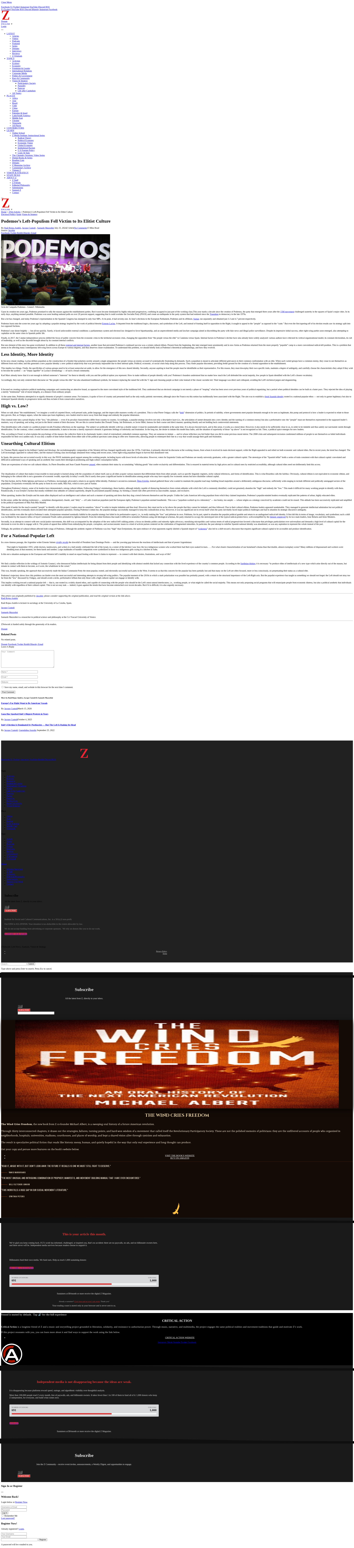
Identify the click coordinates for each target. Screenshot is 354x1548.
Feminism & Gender (21, 68)
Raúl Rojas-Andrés (12, 228)
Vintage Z (16, 170)
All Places (16, 125)
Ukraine (15, 120)
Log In (4, 1513)
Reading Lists (18, 160)
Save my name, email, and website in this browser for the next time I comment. (38, 687)
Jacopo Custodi (29, 228)
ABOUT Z (11, 178)
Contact (15, 192)
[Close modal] (2, 1492)
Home (3, 212)
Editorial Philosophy (21, 185)
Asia (14, 101)
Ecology (15, 63)
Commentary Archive (21, 168)
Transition (214, 314)
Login (21, 1529)
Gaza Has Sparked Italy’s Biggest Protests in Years (24, 714)
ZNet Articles (14, 212)
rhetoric (273, 517)
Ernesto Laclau (108, 323)
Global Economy (25, 145)
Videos (15, 38)
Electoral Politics (8, 214)
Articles (15, 36)
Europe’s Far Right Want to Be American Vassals (24, 703)
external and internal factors (78, 345)
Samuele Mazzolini (45, 228)
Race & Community (21, 78)
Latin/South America (21, 115)
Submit (31, 964)
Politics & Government (22, 76)
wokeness (202, 529)
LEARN (10, 130)
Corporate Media (19, 73)
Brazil (14, 103)
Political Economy (26, 140)
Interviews (16, 51)
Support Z (16, 190)
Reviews (16, 53)
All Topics (16, 93)
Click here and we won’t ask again (87, 1301)
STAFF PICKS (13, 175)
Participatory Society (27, 83)
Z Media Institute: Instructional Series (28, 135)
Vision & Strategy (20, 81)
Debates (15, 48)
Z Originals (17, 56)
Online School (18, 133)
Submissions (17, 187)
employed (281, 517)
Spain (18, 214)
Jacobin (11, 230)
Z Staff (15, 180)
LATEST (11, 33)
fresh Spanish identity (274, 396)
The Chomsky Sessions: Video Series (28, 155)
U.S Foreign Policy (26, 150)
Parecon (21, 88)
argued (92, 464)
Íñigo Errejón (143, 481)
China (14, 108)
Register (42, 1540)
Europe (15, 110)
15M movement (287, 312)
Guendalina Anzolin (27, 730)
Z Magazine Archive (21, 165)
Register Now (21, 1502)
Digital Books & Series (22, 158)
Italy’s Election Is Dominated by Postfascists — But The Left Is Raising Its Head (38, 725)
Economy (16, 66)
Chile (14, 105)
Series (14, 46)
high (182, 412)
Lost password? (8, 1518)
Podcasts (16, 41)
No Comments (80, 228)
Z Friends (16, 182)
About (4, 864)
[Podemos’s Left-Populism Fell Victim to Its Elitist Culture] (55, 304)
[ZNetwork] (5, 19)
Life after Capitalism (27, 91)
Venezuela (16, 123)
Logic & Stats (24, 153)
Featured (16, 43)
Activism (16, 61)
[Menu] (2, 29)
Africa (15, 98)
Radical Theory (24, 138)
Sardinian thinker (247, 563)
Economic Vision (25, 143)
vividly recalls (62, 542)
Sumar (196, 319)
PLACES (11, 96)
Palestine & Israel (19, 113)
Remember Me (10, 1516)
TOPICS (10, 58)
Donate (4, 21)
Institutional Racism (26, 148)
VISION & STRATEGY (18, 173)
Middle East (17, 118)
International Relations (22, 71)
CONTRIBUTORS (15, 128)
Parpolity (22, 86)
